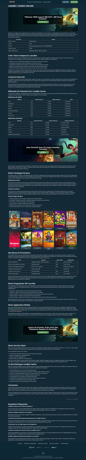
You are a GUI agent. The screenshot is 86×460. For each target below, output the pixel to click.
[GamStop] (54, 447)
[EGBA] (46, 447)
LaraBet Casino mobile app (16, 311)
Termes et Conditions (54, 443)
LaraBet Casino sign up (17, 72)
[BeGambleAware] (39, 447)
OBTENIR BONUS (43, 22)
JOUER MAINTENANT (43, 152)
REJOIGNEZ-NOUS (43, 332)
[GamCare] (32, 447)
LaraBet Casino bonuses (44, 257)
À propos (20, 443)
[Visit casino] (43, 19)
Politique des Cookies (42, 443)
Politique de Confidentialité (30, 443)
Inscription (74, 2)
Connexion (66, 2)
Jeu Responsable (64, 443)
